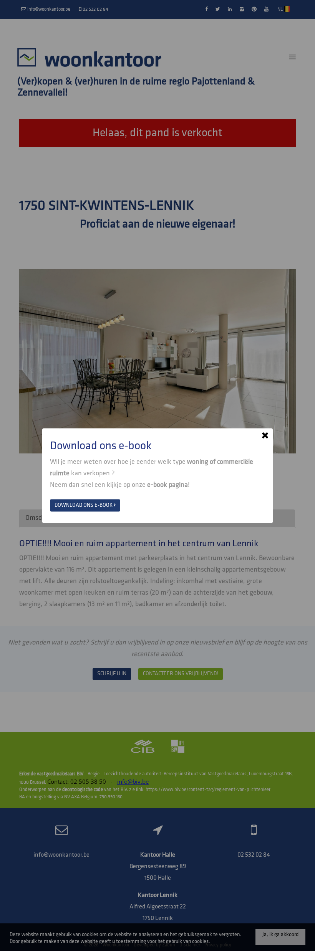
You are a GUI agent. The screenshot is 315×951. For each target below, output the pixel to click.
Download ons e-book (84, 505)
